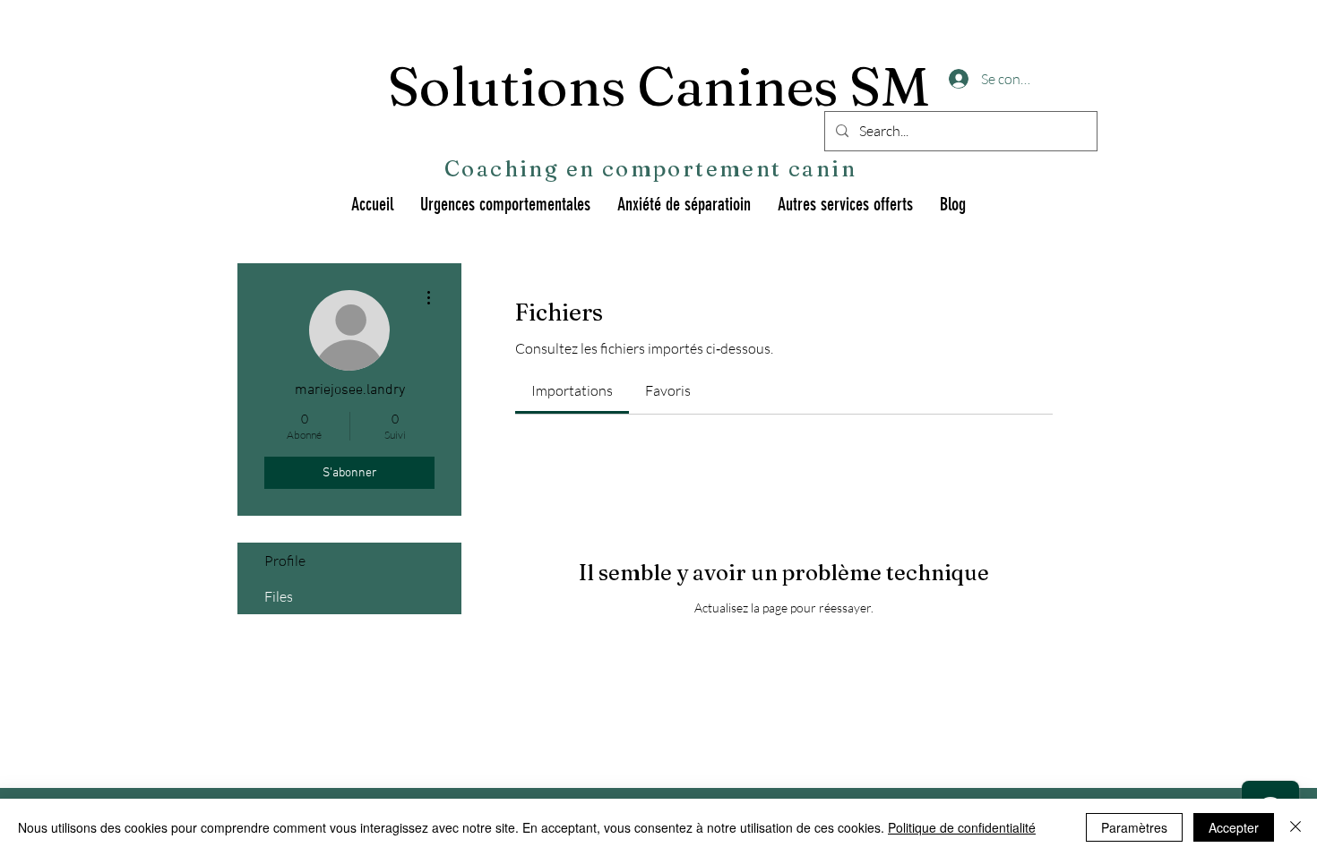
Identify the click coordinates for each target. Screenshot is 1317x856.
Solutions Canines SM (659, 86)
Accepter (1234, 827)
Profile (285, 560)
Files (278, 596)
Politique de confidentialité (962, 827)
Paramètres (1134, 827)
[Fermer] (1295, 827)
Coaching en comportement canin (650, 169)
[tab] (572, 390)
